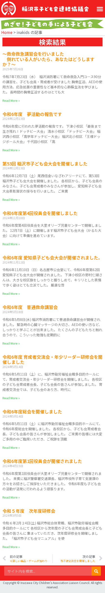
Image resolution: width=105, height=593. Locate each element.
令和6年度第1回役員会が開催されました (42, 461)
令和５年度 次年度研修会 (28, 511)
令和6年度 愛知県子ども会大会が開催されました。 (52, 257)
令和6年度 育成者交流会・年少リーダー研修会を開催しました (52, 359)
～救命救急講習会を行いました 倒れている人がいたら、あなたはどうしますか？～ (48, 59)
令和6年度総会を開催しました (32, 411)
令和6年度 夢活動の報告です (32, 114)
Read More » (11, 100)
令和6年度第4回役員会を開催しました (40, 213)
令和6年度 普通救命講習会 (30, 307)
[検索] (96, 571)
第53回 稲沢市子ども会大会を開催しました (44, 163)
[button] (100, 9)
